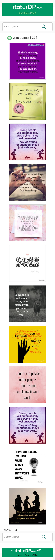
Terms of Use (31, 555)
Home (20, 555)
